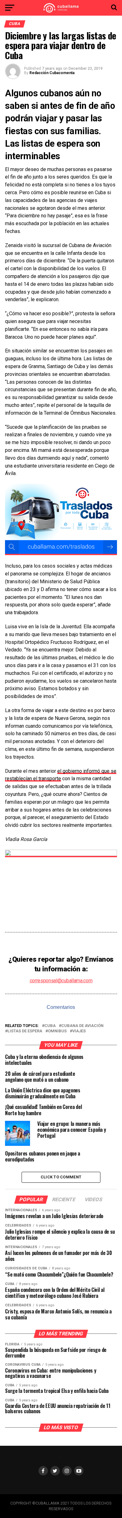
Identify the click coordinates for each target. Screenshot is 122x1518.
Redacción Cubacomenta (51, 73)
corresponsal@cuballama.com (61, 981)
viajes (79, 1031)
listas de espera (25, 1031)
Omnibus (57, 1031)
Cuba (50, 1026)
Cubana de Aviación (82, 1026)
